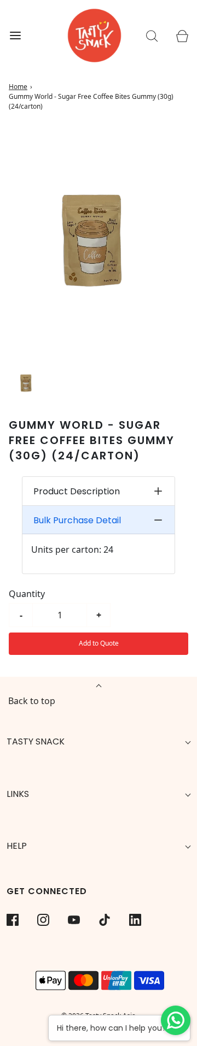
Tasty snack (36, 741)
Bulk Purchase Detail (77, 520)
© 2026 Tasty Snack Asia (98, 1015)
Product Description (76, 491)
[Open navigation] (15, 36)
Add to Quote (99, 643)
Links (18, 794)
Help (17, 846)
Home (18, 86)
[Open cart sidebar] (182, 36)
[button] (27, 382)
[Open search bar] (152, 36)
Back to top (31, 701)
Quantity (27, 594)
